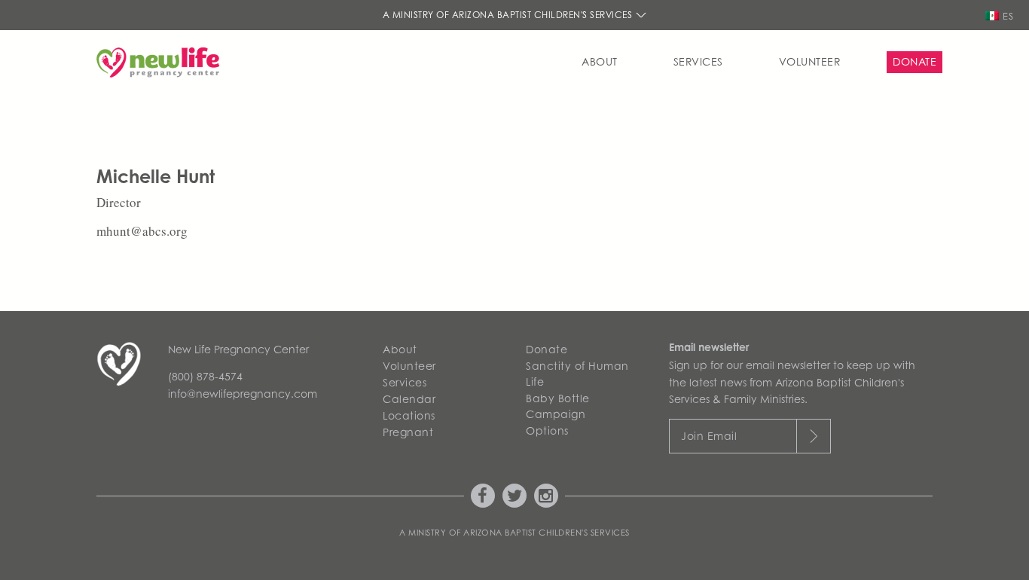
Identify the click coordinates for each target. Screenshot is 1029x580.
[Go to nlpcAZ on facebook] (483, 496)
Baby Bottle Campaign (558, 406)
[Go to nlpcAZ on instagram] (546, 496)
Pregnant (408, 432)
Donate (914, 61)
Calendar (409, 398)
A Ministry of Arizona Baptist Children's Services (509, 14)
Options (547, 430)
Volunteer (810, 61)
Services (698, 61)
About (600, 61)
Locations (409, 415)
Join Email (709, 435)
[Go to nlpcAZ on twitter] (514, 496)
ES (1008, 16)
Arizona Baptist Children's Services (546, 532)
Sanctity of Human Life (577, 373)
